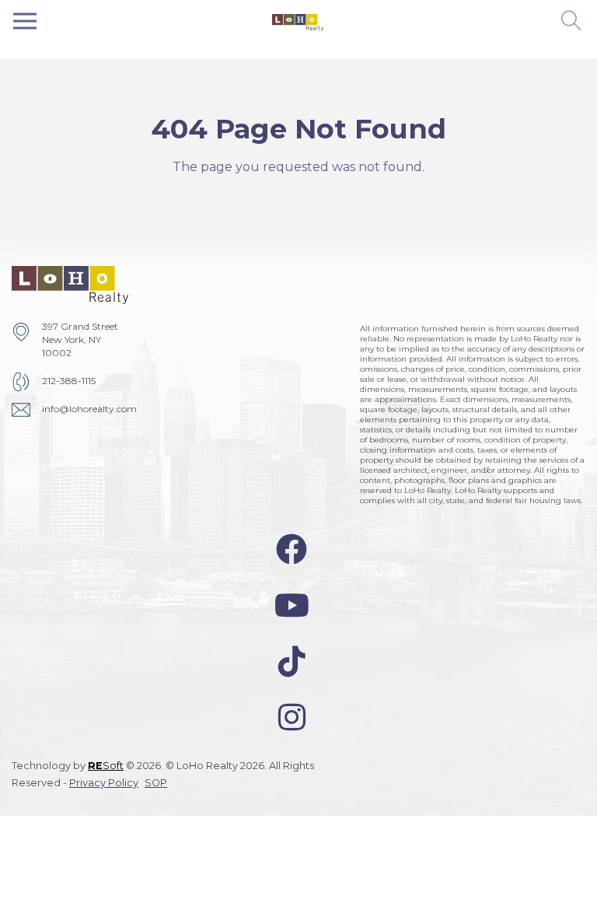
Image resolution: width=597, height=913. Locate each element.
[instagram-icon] (291, 717)
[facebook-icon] (291, 549)
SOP (156, 783)
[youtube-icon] (291, 605)
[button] (571, 21)
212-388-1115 (69, 381)
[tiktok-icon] (291, 661)
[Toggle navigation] (25, 21)
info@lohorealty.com (89, 409)
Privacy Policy (103, 783)
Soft (106, 765)
